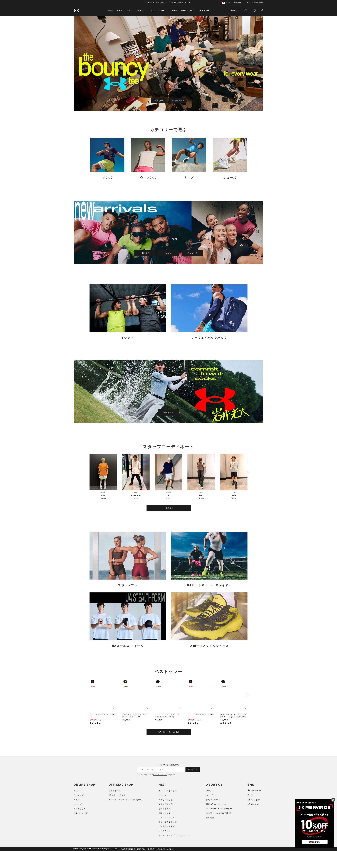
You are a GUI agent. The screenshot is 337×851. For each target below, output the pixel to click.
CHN (103, 495)
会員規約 (151, 849)
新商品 (110, 10)
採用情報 (210, 817)
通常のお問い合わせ (168, 804)
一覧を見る (144, 253)
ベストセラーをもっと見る (168, 732)
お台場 (168, 492)
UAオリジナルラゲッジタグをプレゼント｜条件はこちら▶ (167, 3)
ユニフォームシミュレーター (219, 808)
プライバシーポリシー (160, 775)
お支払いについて (167, 817)
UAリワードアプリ (117, 795)
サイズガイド (165, 831)
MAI (201, 495)
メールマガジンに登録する (168, 765)
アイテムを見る (177, 100)
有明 (135, 492)
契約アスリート (213, 799)
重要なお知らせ (166, 799)
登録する (191, 770)
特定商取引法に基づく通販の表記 (133, 849)
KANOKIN (136, 495)
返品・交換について (168, 822)
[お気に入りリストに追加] (114, 708)
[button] (247, 472)
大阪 (201, 492)
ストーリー (211, 795)
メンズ (129, 10)
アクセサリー (80, 808)
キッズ (151, 10)
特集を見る (159, 100)
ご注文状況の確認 (167, 826)
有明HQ (103, 492)
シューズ (162, 10)
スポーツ (173, 10)
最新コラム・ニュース (216, 804)
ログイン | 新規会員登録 (254, 2)
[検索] (246, 10)
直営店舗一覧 (115, 790)
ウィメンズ (140, 10)
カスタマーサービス (168, 790)
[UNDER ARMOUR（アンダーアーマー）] (76, 10)
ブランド (210, 790)
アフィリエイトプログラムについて (175, 835)
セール (119, 10)
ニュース (163, 795)
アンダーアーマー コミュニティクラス (126, 799)
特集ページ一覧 (81, 813)
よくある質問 (165, 808)
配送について (165, 813)
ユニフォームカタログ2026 (218, 813)
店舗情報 (237, 3)
